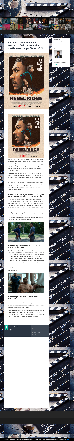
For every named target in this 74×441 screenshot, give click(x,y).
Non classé (36, 328)
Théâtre (29, 31)
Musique (54, 31)
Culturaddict (37, 22)
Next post (36, 334)
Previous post (37, 332)
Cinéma (13, 31)
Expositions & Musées (38, 31)
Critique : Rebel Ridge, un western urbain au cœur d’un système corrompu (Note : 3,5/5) (25, 45)
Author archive (10, 330)
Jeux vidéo (48, 31)
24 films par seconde (62, 49)
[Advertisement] (37, 9)
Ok (68, 439)
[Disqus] (26, 352)
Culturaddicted (22, 31)
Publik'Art (61, 48)
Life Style (62, 31)
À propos (7, 31)
